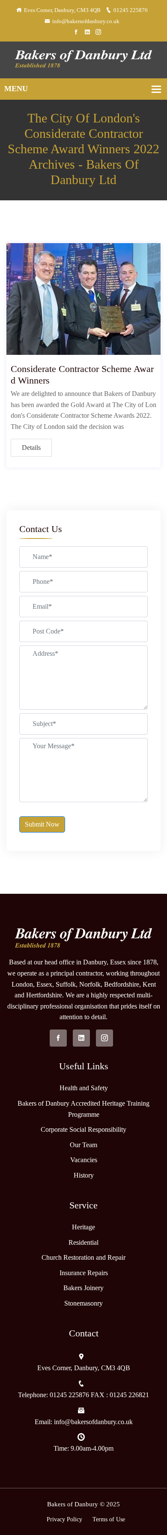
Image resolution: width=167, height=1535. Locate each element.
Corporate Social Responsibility (83, 1129)
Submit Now (42, 824)
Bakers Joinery (83, 1287)
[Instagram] (98, 32)
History (84, 1175)
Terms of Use (108, 1519)
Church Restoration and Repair (83, 1257)
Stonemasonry (83, 1303)
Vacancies (83, 1159)
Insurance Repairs (84, 1272)
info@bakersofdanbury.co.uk (85, 21)
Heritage (83, 1227)
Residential (83, 1242)
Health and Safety (84, 1088)
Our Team (83, 1144)
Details (31, 447)
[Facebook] (76, 32)
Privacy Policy (64, 1519)
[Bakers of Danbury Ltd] (83, 58)
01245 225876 (130, 10)
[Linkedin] (87, 32)
